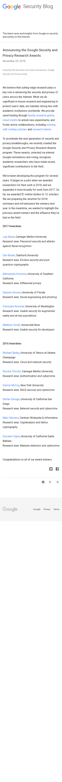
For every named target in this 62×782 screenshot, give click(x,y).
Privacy (47, 509)
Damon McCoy (11, 385)
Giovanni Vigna (11, 436)
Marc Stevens (11, 417)
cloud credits (10, 120)
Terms (56, 509)
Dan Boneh (9, 255)
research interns (42, 129)
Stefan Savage (11, 399)
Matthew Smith (11, 325)
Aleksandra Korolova (14, 273)
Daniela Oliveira (12, 292)
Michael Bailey (11, 352)
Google (37, 509)
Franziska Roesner (13, 306)
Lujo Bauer (9, 236)
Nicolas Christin (12, 371)
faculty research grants (41, 115)
